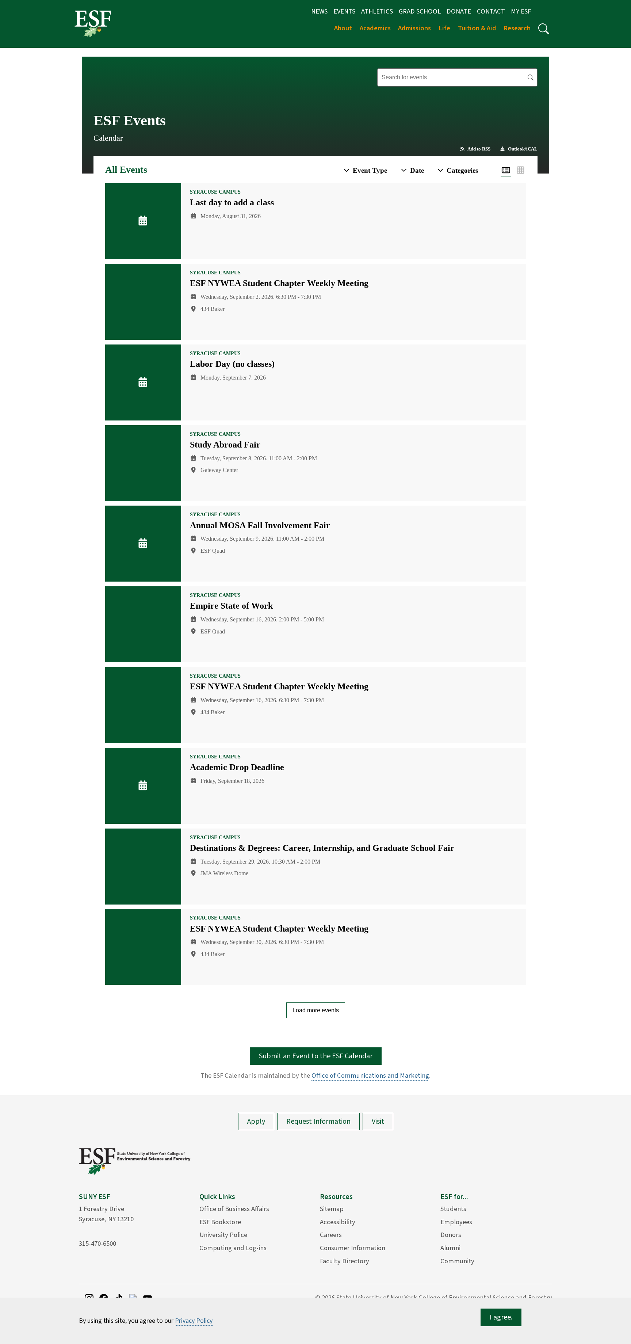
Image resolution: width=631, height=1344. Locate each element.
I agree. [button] (501, 1317)
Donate (459, 11)
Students (453, 1209)
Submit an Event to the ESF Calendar (315, 1056)
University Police (223, 1235)
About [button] (343, 28)
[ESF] (92, 23)
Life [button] (444, 28)
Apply (256, 1121)
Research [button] (517, 28)
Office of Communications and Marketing (370, 1075)
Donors (450, 1235)
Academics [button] (375, 28)
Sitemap (332, 1209)
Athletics (377, 11)
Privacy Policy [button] (194, 1320)
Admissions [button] (414, 28)
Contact (491, 11)
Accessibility (337, 1222)
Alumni (450, 1248)
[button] (543, 28)
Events (344, 11)
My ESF (521, 11)
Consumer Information (352, 1248)
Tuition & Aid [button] (477, 28)
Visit (378, 1121)
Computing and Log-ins (233, 1248)
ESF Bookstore (220, 1222)
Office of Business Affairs (234, 1209)
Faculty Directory (344, 1261)
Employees (456, 1222)
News (319, 11)
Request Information (318, 1121)
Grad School (420, 11)
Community (457, 1261)
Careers (331, 1235)
